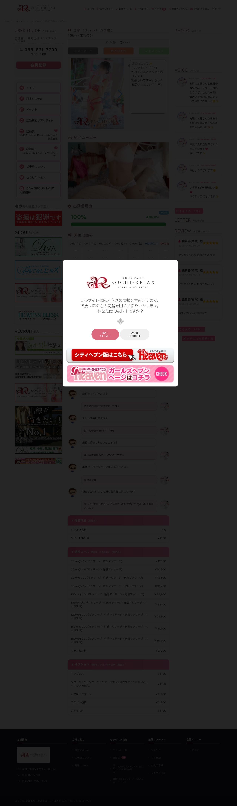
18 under (134, 334)
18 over (105, 334)
